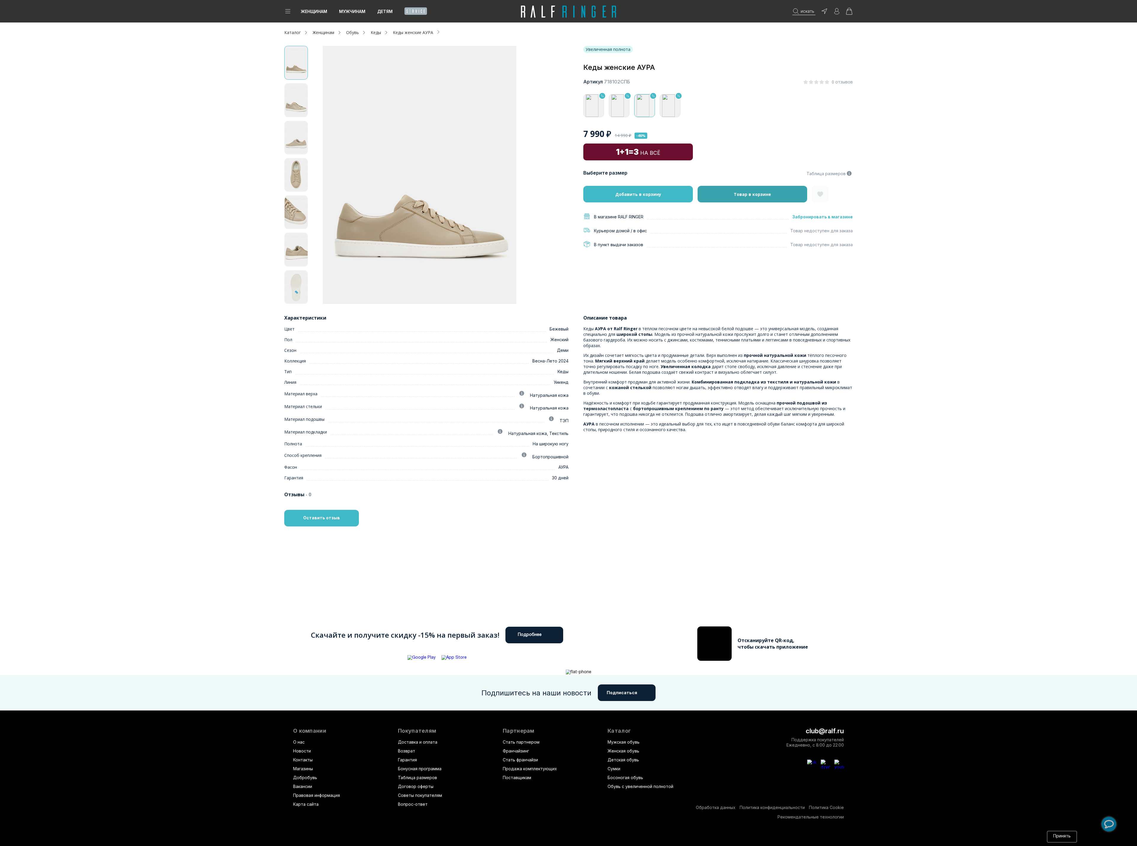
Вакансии (302, 786)
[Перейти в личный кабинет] (836, 13)
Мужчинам (352, 11)
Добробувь (305, 777)
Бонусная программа (419, 768)
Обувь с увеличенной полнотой (640, 786)
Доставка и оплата (417, 742)
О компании (309, 731)
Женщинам (314, 11)
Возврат (406, 750)
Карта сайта (306, 804)
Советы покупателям (420, 795)
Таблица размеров (826, 173)
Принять (1062, 836)
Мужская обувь (624, 742)
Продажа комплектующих (530, 768)
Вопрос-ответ (413, 804)
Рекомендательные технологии (811, 816)
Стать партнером (521, 742)
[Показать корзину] (849, 13)
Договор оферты (415, 786)
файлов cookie (432, 836)
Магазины (303, 768)
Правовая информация (316, 795)
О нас (299, 742)
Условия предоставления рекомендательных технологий (570, 836)
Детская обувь (623, 759)
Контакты (303, 759)
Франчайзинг (516, 750)
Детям (385, 11)
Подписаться (622, 692)
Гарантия (407, 759)
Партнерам (518, 731)
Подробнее (530, 635)
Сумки (614, 768)
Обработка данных (715, 807)
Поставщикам (517, 777)
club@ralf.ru (825, 731)
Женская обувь (623, 750)
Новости (302, 750)
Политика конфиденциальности (772, 807)
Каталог (619, 731)
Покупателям (417, 731)
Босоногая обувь (625, 777)
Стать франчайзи (520, 759)
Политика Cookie (826, 807)
